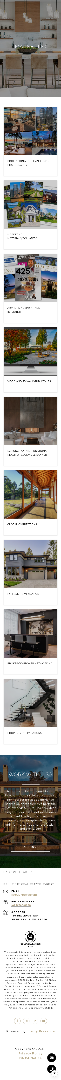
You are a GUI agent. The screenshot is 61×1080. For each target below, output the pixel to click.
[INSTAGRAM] (26, 1021)
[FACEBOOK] (17, 1021)
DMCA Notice (30, 1058)
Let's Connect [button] (30, 847)
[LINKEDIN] (35, 1021)
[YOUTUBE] (44, 1021)
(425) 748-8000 (21, 905)
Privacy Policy (31, 1053)
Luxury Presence (41, 1031)
